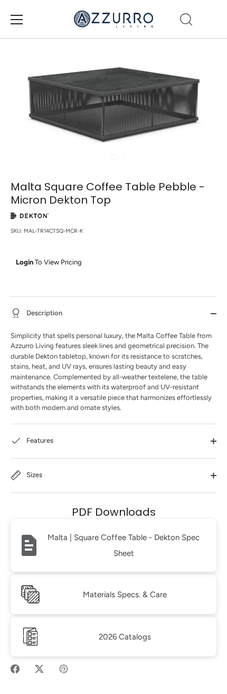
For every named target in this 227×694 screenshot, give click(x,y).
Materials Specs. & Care (125, 594)
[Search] (186, 21)
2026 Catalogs (125, 637)
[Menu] (17, 19)
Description (43, 313)
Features (39, 440)
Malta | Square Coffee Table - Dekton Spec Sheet (124, 545)
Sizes (33, 475)
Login (24, 262)
